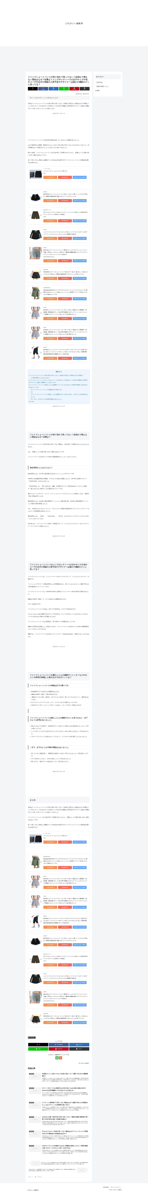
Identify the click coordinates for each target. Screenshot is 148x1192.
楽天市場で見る (65, 177)
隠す (60, 371)
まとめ (31, 401)
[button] (85, 88)
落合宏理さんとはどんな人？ (40, 378)
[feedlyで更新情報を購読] (57, 1057)
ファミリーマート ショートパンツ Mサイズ (55, 171)
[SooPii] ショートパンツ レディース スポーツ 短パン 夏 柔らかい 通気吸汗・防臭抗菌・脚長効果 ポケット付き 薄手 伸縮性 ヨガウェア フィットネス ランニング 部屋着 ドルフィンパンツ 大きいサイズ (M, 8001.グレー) (65, 312)
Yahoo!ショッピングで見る (79, 177)
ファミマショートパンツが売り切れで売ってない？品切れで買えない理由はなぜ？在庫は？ (56, 375)
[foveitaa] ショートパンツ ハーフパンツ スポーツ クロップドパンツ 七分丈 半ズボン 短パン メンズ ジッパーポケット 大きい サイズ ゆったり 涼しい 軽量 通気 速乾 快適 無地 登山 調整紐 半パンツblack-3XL (65, 352)
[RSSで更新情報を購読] (60, 1057)
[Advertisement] (74, 59)
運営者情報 (106, 1187)
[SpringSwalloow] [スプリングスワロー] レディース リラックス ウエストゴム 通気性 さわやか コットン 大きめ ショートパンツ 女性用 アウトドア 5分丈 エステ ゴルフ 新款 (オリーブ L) (65, 292)
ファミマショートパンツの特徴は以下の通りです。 (47, 389)
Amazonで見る (50, 177)
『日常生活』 (32, 1037)
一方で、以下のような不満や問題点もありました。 (47, 399)
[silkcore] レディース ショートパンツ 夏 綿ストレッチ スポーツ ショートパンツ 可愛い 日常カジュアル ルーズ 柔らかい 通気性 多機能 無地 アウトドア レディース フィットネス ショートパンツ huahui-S (65, 252)
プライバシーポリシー (115, 1187)
